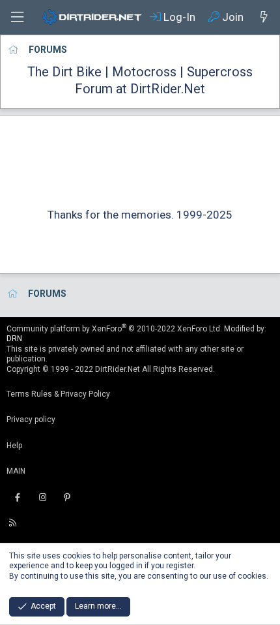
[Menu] (17, 17)
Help (14, 445)
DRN (14, 338)
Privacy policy (31, 419)
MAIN (16, 471)
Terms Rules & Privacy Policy (58, 394)
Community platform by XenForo (114, 328)
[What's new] (263, 17)
